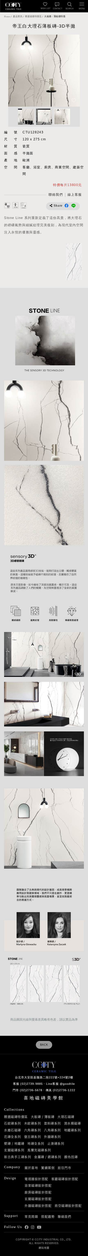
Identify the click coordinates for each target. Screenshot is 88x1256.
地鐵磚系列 (72, 1130)
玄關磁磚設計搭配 (38, 1199)
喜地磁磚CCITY (13, 6)
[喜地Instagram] (32, 1227)
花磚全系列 (12, 1136)
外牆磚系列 (52, 1136)
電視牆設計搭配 (36, 1179)
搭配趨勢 (48, 1216)
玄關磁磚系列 (14, 1150)
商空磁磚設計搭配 (68, 1205)
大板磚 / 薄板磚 (43, 1116)
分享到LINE (73, 205)
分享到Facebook (66, 205)
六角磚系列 (32, 1130)
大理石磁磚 (66, 1116)
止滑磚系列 (55, 1143)
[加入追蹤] (73, 101)
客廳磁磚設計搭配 (64, 1179)
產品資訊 (17, 16)
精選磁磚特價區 (33, 16)
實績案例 (48, 1167)
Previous (15, 71)
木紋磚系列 (32, 1123)
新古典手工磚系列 (17, 1157)
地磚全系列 (35, 1143)
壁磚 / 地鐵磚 (14, 1143)
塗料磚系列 (52, 1123)
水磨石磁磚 (12, 1130)
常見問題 (31, 1216)
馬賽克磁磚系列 (39, 1150)
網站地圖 (44, 1248)
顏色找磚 (71, 1157)
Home (7, 16)
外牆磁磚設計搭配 (38, 1205)
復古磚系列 (32, 1136)
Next (72, 71)
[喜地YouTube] (39, 1227)
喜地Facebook (26, 1227)
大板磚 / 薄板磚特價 (54, 16)
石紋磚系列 (12, 1123)
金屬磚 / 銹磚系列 (47, 1157)
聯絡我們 (64, 1216)
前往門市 (64, 1167)
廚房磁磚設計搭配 (38, 1192)
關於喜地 (31, 1167)
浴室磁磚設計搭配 (38, 1185)
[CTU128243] (74, 261)
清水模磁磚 (72, 1123)
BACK (44, 1044)
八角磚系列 (52, 1130)
